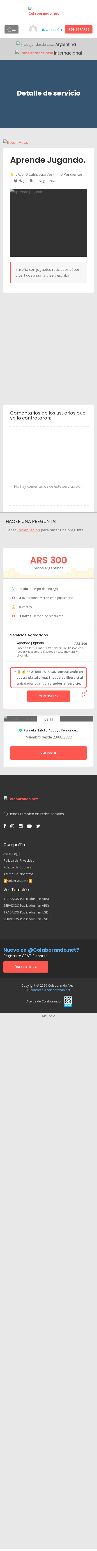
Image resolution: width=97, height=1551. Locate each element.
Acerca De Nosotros (18, 874)
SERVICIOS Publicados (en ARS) (26, 905)
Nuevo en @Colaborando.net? (41, 950)
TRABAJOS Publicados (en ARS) (26, 899)
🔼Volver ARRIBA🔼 (17, 881)
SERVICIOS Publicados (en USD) (26, 919)
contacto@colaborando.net (50, 990)
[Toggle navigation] (11, 29)
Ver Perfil (48, 753)
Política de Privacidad (18, 860)
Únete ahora (26, 967)
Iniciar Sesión (28, 529)
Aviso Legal (11, 854)
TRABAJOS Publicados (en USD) (26, 912)
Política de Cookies (17, 867)
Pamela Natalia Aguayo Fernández (50, 730)
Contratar (49, 696)
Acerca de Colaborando (43, 1001)
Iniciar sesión (50, 29)
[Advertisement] (48, 348)
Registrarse (78, 29)
